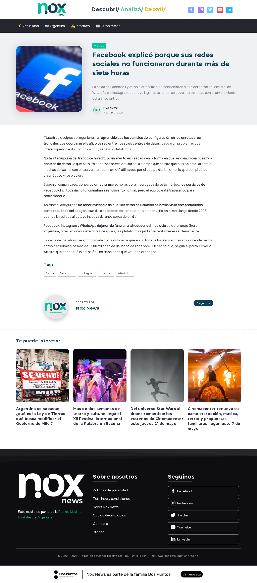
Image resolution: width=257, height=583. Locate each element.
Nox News (110, 107)
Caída (50, 273)
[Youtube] (220, 9)
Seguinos (203, 303)
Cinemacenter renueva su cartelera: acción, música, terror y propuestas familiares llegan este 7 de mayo (214, 419)
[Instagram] (201, 9)
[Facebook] (191, 9)
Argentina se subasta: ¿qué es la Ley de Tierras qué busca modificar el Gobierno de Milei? (40, 416)
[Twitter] (210, 9)
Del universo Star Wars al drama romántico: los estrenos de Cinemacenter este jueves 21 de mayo (157, 416)
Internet (106, 273)
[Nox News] (52, 9)
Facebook (67, 273)
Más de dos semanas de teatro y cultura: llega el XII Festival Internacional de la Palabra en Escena (97, 416)
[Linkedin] (229, 9)
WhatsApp (125, 273)
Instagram (87, 273)
